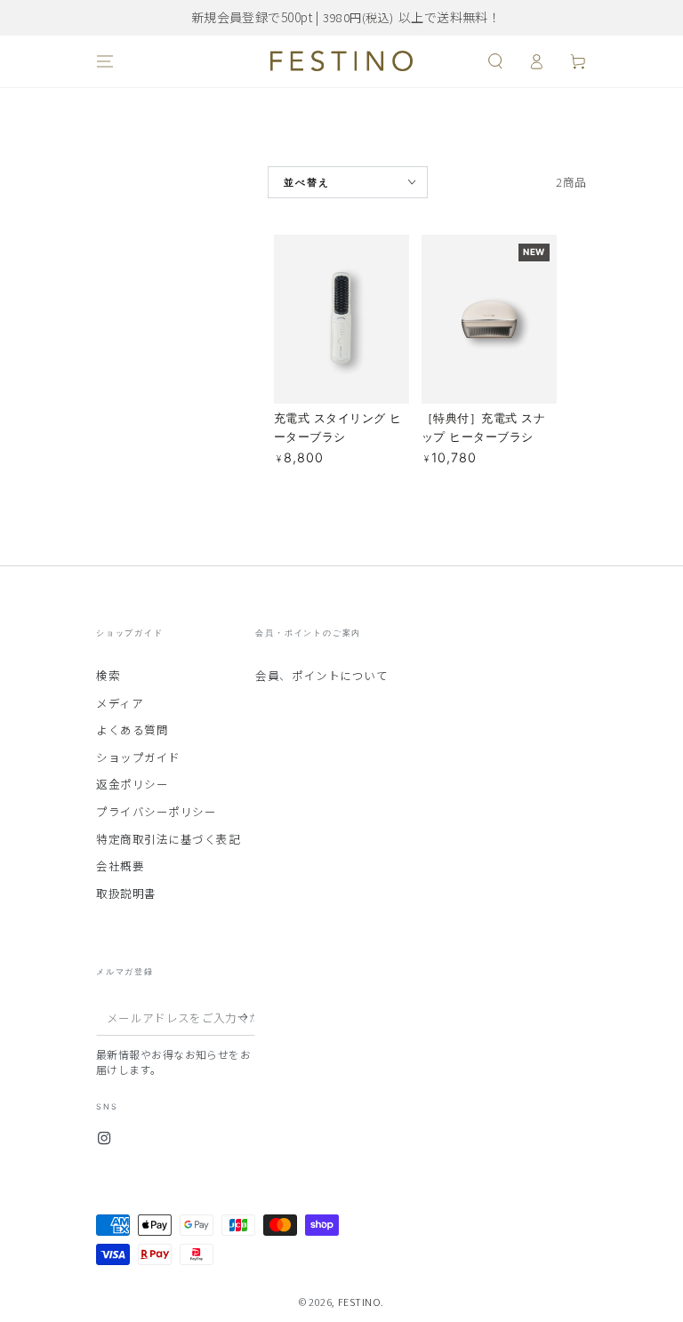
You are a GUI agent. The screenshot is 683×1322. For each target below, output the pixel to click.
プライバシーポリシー (156, 811)
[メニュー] (105, 61)
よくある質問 (132, 729)
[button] (495, 61)
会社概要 (120, 865)
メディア (119, 702)
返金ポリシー (132, 783)
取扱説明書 (126, 893)
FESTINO (360, 1301)
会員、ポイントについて (321, 675)
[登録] (246, 1017)
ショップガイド (138, 757)
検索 (108, 675)
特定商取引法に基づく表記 (168, 838)
